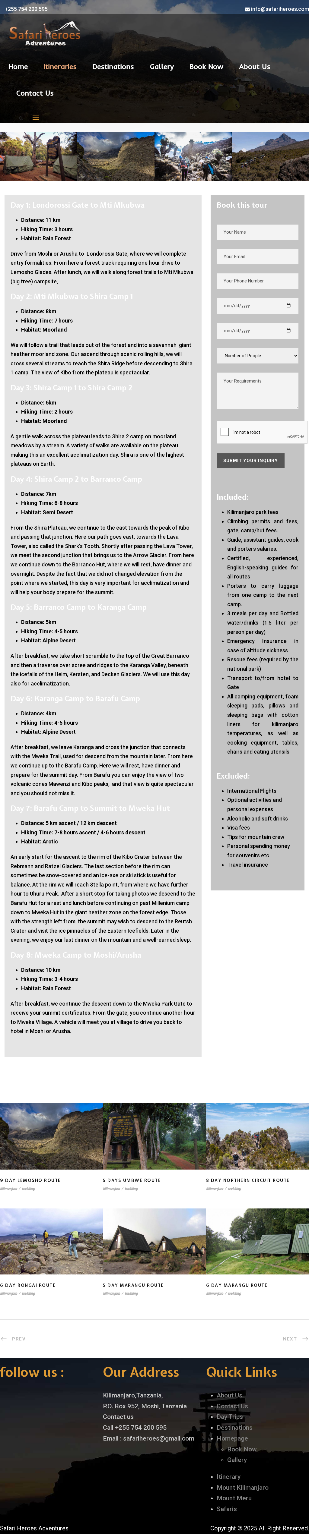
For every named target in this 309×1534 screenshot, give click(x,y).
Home (18, 66)
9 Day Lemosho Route (51, 1144)
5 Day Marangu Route (154, 1249)
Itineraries (60, 66)
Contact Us (35, 92)
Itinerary (229, 1476)
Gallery (162, 66)
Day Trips (230, 1416)
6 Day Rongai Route (51, 1249)
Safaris (227, 1509)
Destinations (113, 66)
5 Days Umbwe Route (154, 1144)
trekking (28, 1188)
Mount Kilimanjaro (243, 1487)
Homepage (232, 1438)
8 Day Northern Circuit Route (257, 1144)
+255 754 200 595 (26, 9)
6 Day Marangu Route (257, 1249)
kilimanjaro (8, 1188)
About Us (254, 66)
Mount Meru (234, 1498)
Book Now (206, 66)
